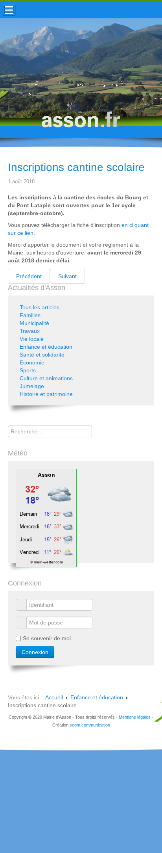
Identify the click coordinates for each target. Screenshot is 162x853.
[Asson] (81, 123)
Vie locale (32, 339)
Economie (32, 362)
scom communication (90, 725)
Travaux (30, 331)
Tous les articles (39, 307)
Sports (28, 370)
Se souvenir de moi (47, 638)
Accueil (54, 697)
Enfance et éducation (46, 347)
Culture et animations (46, 378)
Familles (30, 315)
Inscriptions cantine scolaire (76, 167)
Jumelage (32, 386)
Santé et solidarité (42, 354)
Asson (46, 475)
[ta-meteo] (46, 518)
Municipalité (34, 323)
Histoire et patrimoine (46, 394)
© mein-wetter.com (46, 562)
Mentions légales (135, 717)
